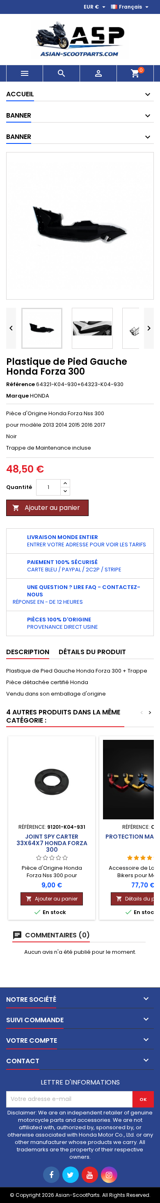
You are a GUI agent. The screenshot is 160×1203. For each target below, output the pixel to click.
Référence (20, 384)
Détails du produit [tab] (92, 652)
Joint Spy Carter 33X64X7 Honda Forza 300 (51, 843)
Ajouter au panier (46, 507)
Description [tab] (27, 652)
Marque (17, 396)
